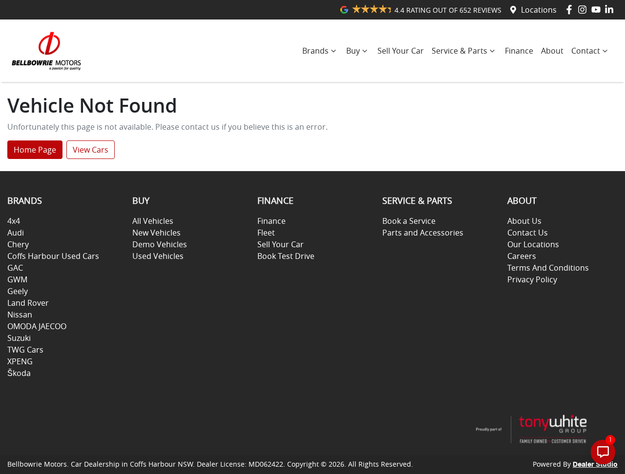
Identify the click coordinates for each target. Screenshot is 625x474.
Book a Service (409, 221)
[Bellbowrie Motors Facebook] (571, 9)
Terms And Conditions (548, 267)
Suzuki (19, 338)
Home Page (35, 149)
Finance (519, 50)
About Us (524, 221)
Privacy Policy (532, 279)
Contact (585, 50)
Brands (315, 50)
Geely (17, 291)
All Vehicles (152, 221)
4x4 (13, 221)
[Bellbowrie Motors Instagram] (584, 9)
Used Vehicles (158, 256)
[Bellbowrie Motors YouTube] (597, 9)
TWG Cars (25, 349)
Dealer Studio (595, 464)
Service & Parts (459, 50)
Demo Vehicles (159, 244)
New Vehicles (156, 232)
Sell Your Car (400, 50)
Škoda (19, 373)
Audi (15, 232)
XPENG (20, 361)
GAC (15, 267)
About (552, 50)
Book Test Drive (285, 256)
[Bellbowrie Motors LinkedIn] (611, 9)
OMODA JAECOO (36, 326)
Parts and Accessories (422, 232)
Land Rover (28, 302)
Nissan (19, 314)
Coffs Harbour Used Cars (53, 256)
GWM (17, 279)
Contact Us (527, 232)
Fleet (266, 232)
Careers (521, 256)
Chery (18, 244)
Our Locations (533, 244)
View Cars (90, 149)
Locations (539, 9)
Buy (353, 50)
